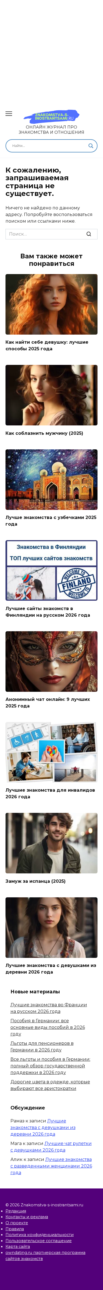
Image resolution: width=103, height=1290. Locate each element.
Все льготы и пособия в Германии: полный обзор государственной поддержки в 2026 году (50, 1066)
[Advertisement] (51, 51)
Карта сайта (17, 1246)
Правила (14, 1228)
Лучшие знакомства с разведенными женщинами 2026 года (51, 1166)
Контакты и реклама (26, 1216)
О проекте (16, 1222)
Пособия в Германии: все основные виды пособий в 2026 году (47, 1027)
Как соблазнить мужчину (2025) (44, 433)
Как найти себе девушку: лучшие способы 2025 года (46, 345)
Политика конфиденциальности (39, 1234)
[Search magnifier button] (91, 146)
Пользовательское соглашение (38, 1240)
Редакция (15, 1211)
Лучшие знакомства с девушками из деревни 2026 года (50, 969)
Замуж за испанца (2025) (35, 881)
